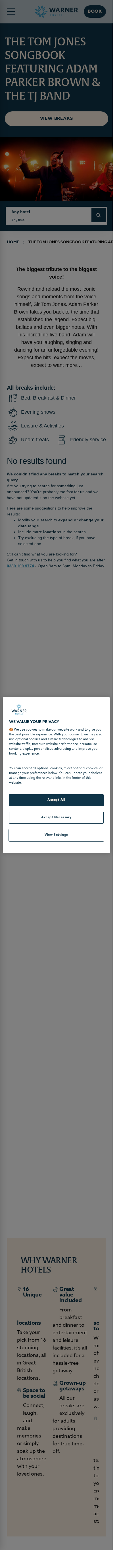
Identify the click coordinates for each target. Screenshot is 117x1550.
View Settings (56, 835)
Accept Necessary (56, 817)
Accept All (56, 800)
